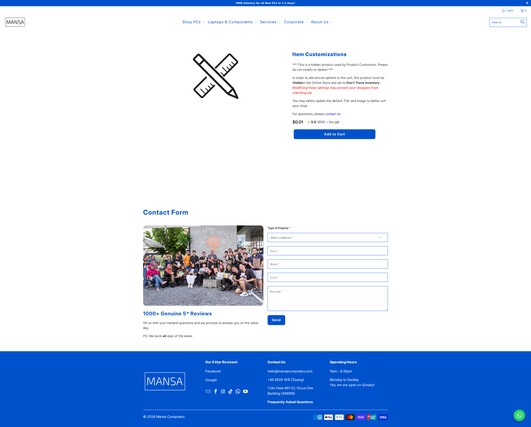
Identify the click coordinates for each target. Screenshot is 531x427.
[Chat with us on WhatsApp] (519, 415)
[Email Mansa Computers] (208, 391)
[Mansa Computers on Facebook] (216, 391)
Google (211, 380)
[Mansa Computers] (15, 22)
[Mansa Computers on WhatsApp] (238, 391)
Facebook (213, 371)
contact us (332, 114)
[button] (193, 22)
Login (509, 10)
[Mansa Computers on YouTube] (245, 391)
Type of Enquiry (279, 228)
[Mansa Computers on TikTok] (231, 391)
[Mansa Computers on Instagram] (223, 391)
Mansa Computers (170, 417)
